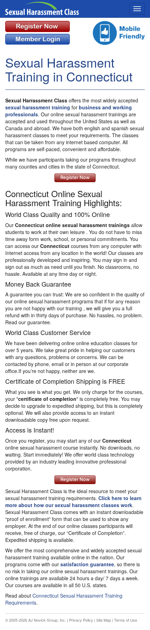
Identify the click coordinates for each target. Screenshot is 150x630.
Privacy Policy (81, 620)
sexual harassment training (37, 107)
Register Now (75, 177)
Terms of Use (125, 620)
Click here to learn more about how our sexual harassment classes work (73, 501)
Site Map (103, 620)
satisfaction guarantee (87, 564)
